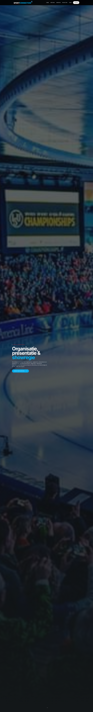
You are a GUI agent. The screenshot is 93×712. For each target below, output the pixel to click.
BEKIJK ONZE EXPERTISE (20, 371)
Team (70, 2)
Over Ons (52, 2)
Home (47, 2)
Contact (76, 2)
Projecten (64, 2)
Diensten (58, 2)
